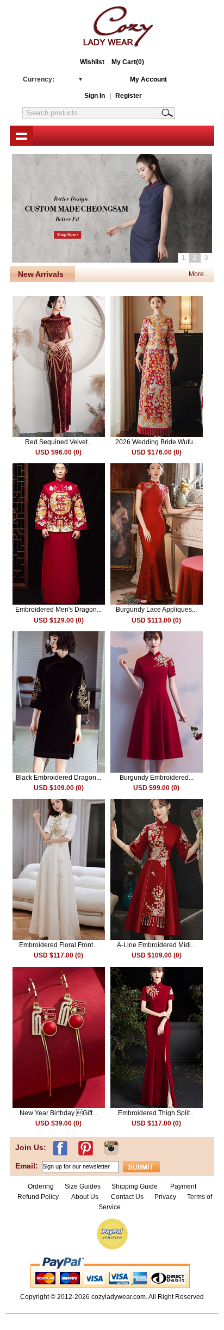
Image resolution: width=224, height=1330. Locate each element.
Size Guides (83, 1186)
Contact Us (127, 1197)
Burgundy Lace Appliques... (156, 609)
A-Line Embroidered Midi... (156, 945)
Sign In (94, 96)
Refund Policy (38, 1197)
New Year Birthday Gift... (58, 1113)
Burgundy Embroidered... (157, 777)
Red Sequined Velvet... (58, 442)
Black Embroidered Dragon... (58, 777)
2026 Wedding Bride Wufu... (156, 442)
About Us (85, 1197)
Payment (183, 1186)
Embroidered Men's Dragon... (58, 609)
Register (128, 96)
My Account (148, 79)
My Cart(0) (127, 62)
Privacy (165, 1197)
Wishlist (92, 62)
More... (199, 274)
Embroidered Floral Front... (58, 945)
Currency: (38, 79)
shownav (21, 135)
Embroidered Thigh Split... (156, 1113)
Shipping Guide (134, 1186)
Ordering (41, 1186)
